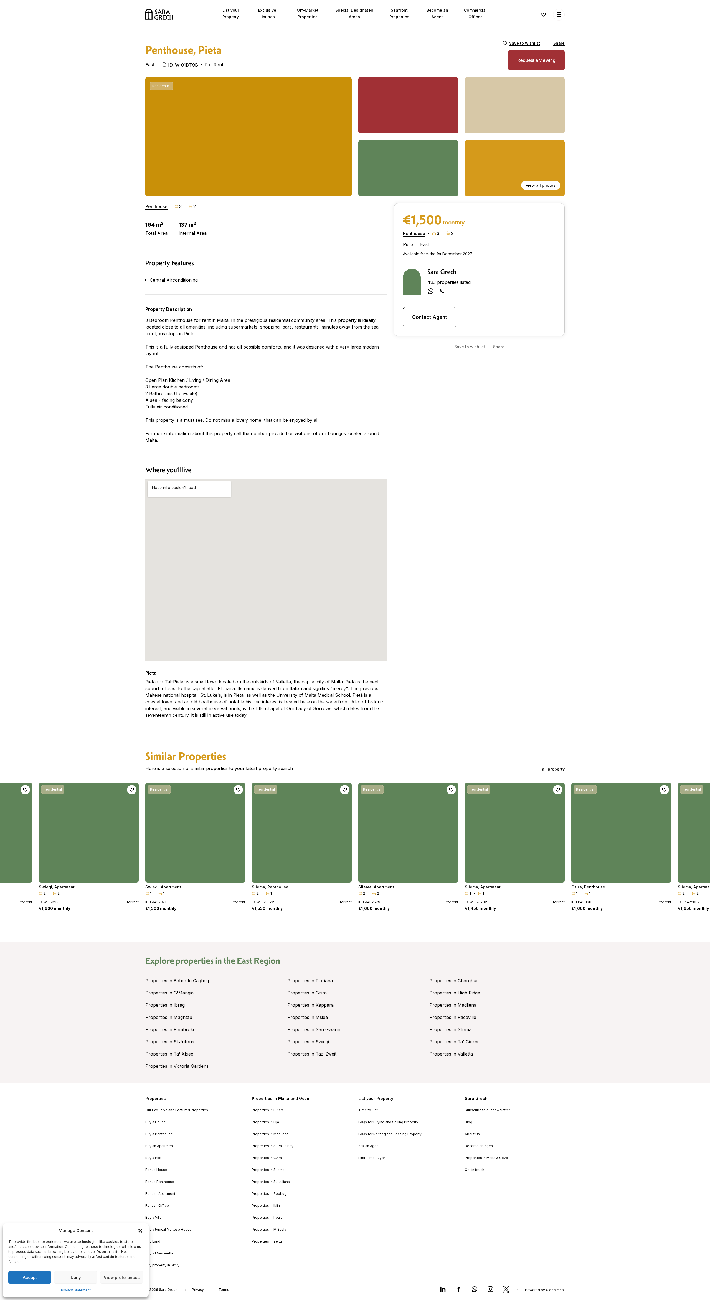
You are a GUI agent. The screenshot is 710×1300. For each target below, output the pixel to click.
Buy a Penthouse (159, 1134)
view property (88, 876)
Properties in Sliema (450, 1029)
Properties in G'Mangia (169, 993)
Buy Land (152, 1241)
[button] (140, 1230)
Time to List (368, 1110)
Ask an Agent (369, 1146)
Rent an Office (157, 1206)
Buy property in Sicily (162, 1265)
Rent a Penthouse (159, 1182)
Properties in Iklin (266, 1206)
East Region (258, 960)
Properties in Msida (307, 1017)
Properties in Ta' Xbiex (169, 1054)
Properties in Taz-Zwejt (311, 1054)
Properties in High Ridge (454, 993)
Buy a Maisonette (159, 1253)
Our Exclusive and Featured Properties (176, 1110)
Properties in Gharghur (453, 980)
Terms (224, 1290)
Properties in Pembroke (170, 1029)
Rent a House (156, 1170)
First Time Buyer (371, 1158)
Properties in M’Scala (269, 1229)
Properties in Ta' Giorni (453, 1041)
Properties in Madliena (452, 1005)
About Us (472, 1134)
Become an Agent (479, 1146)
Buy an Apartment (159, 1146)
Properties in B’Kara (268, 1110)
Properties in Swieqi (308, 1041)
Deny (76, 1277)
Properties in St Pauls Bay (272, 1146)
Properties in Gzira (307, 993)
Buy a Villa (153, 1218)
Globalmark (555, 1290)
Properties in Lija (265, 1122)
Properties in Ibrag (165, 1005)
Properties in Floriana (310, 980)
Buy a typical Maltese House (168, 1229)
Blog (468, 1122)
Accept (30, 1277)
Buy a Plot (153, 1158)
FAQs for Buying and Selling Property (388, 1122)
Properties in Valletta (451, 1054)
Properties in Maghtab (168, 1017)
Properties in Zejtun (268, 1241)
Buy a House (155, 1122)
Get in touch (474, 1170)
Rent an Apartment (160, 1194)
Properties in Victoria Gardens (177, 1066)
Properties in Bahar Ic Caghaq (177, 980)
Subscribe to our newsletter (487, 1110)
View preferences (122, 1277)
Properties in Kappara (310, 1005)
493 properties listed (449, 282)
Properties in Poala (267, 1218)
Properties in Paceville (452, 1017)
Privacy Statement (76, 1290)
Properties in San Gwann (313, 1029)
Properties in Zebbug (269, 1194)
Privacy (198, 1290)
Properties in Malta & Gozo (486, 1158)
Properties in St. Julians (271, 1182)
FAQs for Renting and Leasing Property (390, 1134)
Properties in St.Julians (169, 1041)
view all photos (541, 185)
